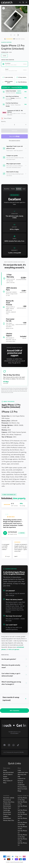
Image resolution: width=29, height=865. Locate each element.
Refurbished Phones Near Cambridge (7, 808)
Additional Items (23, 772)
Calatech (12, 862)
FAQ (19, 776)
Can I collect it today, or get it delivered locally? (11, 675)
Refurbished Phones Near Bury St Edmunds (8, 802)
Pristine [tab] (13, 188)
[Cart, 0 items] (23, 2)
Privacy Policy (22, 787)
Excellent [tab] (18, 188)
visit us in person (13, 649)
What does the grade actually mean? (11, 666)
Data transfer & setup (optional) (14, 698)
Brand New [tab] (6, 188)
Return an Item (22, 789)
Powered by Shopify (18, 862)
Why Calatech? (7, 780)
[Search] (19, 2)
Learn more (9, 114)
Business (6, 778)
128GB (4, 55)
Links (19, 770)
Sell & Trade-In (7, 774)
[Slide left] (11, 35)
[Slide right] (18, 35)
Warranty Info (22, 774)
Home (5, 770)
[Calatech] (9, 2)
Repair (5, 776)
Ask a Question (14, 710)
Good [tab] (24, 188)
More (4, 782)
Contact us (18, 92)
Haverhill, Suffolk (8, 798)
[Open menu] (26, 2)
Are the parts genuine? (9, 659)
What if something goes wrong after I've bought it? (11, 683)
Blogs (19, 791)
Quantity (3, 121)
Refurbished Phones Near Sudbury (7, 814)
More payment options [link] (14, 140)
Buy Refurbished (8, 772)
